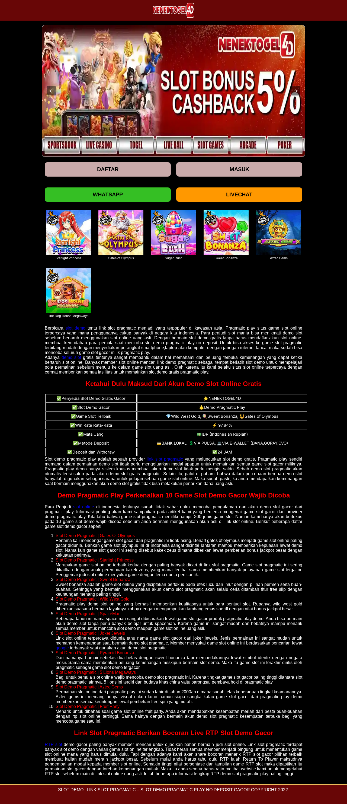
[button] (51, 90)
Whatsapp (108, 194)
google (62, 648)
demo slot (71, 357)
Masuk (239, 169)
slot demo (75, 328)
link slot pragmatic (165, 459)
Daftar (107, 169)
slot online (83, 507)
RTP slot (53, 744)
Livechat (239, 194)
